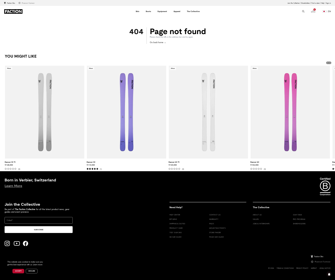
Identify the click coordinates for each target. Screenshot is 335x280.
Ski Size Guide (175, 237)
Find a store (315, 3)
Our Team (297, 215)
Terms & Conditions (285, 268)
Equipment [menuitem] (162, 11)
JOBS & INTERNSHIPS (261, 223)
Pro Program (299, 219)
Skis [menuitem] (137, 11)
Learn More (13, 186)
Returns (173, 219)
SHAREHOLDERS (299, 223)
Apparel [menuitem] (177, 11)
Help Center (174, 215)
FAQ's (211, 223)
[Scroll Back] (327, 63)
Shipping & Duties (177, 223)
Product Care (176, 228)
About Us (257, 215)
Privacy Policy (302, 268)
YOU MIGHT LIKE (21, 56)
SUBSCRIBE (38, 230)
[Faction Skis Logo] (13, 11)
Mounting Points (217, 228)
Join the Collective (293, 3)
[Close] (46, 257)
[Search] (303, 11)
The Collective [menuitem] (193, 11)
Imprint (314, 268)
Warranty (213, 219)
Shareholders (305, 3)
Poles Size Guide (216, 237)
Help (322, 3)
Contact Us (214, 215)
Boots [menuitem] (148, 11)
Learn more (37, 264)
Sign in (328, 3)
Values (256, 219)
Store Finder (215, 232)
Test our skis (175, 232)
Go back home (158, 42)
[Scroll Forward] (330, 63)
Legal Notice (325, 268)
